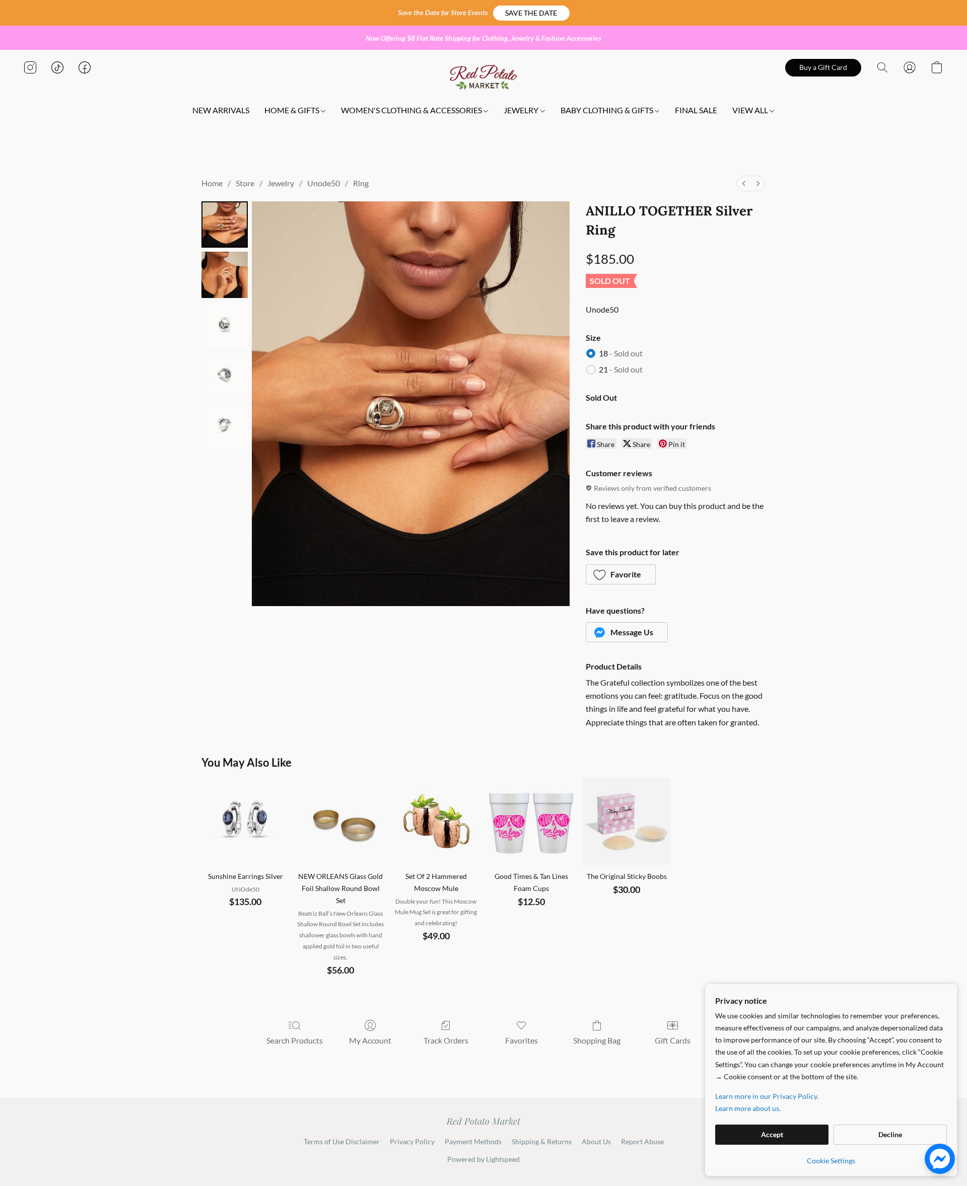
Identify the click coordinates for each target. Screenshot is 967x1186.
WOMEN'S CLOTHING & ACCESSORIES (412, 110)
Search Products (294, 1040)
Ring (361, 183)
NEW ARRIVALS (220, 110)
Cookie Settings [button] (831, 1160)
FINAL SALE (696, 110)
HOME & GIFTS (292, 110)
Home (212, 183)
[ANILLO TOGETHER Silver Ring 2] (224, 325)
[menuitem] (744, 183)
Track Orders (446, 1040)
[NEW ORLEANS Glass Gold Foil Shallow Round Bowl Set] (340, 821)
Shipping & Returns (542, 1141)
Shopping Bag (596, 1040)
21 (621, 369)
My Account (370, 1040)
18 (621, 353)
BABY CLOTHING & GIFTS (608, 110)
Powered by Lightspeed (483, 1159)
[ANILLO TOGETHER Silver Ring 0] (224, 224)
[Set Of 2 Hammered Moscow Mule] (435, 821)
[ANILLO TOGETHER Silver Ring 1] (224, 275)
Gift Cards (672, 1040)
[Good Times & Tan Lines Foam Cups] (531, 821)
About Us (596, 1141)
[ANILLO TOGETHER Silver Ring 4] (224, 426)
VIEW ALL (751, 110)
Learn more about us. (748, 1108)
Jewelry (280, 183)
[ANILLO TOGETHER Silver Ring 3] (224, 375)
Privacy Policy (412, 1141)
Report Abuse (642, 1141)
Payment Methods (473, 1141)
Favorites (521, 1040)
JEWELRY (522, 110)
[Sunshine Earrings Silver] (245, 821)
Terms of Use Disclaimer (342, 1141)
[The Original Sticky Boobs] (626, 821)
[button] (531, 13)
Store (245, 183)
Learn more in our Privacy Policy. (766, 1096)
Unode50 (323, 183)
